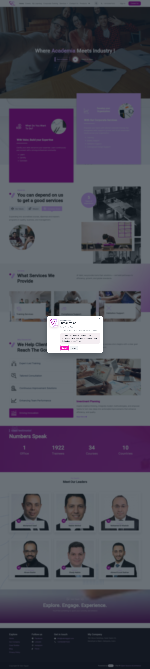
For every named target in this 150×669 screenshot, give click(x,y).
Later (74, 348)
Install (64, 348)
